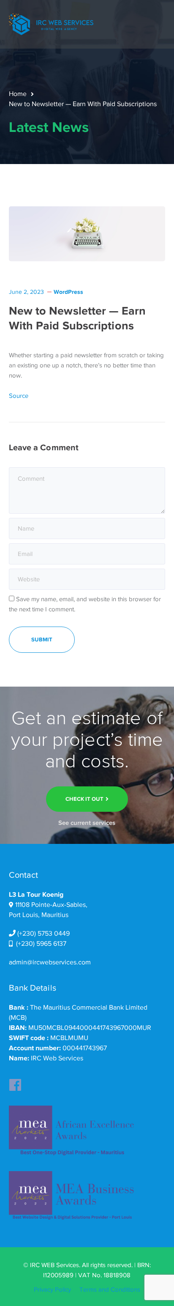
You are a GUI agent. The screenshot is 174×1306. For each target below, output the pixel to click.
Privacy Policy (52, 1289)
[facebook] (15, 1082)
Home (18, 94)
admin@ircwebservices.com (50, 962)
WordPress (68, 291)
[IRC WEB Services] (51, 23)
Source (18, 395)
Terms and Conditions (109, 1289)
